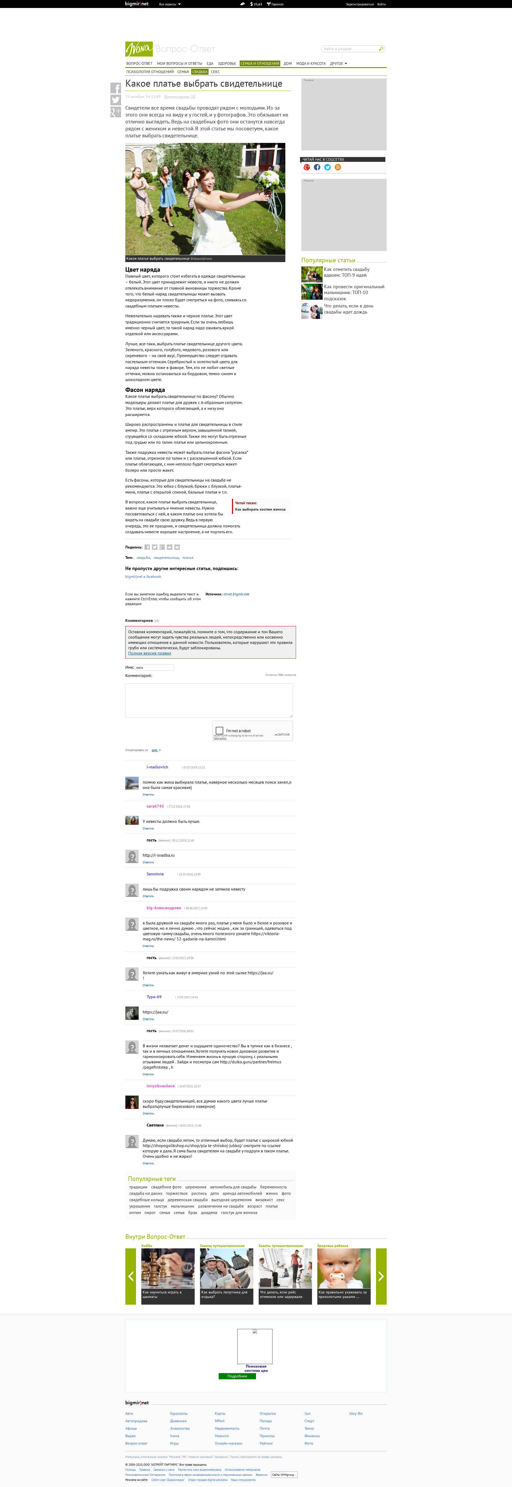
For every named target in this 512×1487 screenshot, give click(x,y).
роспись (199, 1193)
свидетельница (166, 557)
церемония (195, 1186)
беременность (273, 1186)
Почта (265, 1428)
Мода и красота (311, 63)
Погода (266, 1420)
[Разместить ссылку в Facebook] (115, 88)
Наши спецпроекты (243, 1480)
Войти (381, 4)
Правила (144, 1470)
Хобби (146, 1245)
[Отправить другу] (177, 547)
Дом (288, 63)
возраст (254, 1206)
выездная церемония (231, 1199)
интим (135, 1212)
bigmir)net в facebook (143, 576)
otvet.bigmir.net (236, 594)
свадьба (143, 557)
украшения (139, 1206)
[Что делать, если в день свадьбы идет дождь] (312, 311)
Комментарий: (138, 675)
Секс (215, 71)
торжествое (177, 1193)
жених (272, 1193)
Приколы (267, 1435)
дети (214, 1193)
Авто (129, 1413)
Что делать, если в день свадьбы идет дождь (348, 309)
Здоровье (227, 63)
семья (164, 1212)
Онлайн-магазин (228, 1443)
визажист (264, 1199)
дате (155, 750)
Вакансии (261, 1475)
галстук (160, 1206)
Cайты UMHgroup (283, 1475)
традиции (138, 1186)
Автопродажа (136, 1420)
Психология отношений (150, 71)
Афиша (131, 1428)
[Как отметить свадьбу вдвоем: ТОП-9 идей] (312, 274)
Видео (130, 1435)
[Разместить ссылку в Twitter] (115, 100)
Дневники (178, 1420)
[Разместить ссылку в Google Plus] (115, 112)
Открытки (268, 1413)
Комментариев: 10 (180, 96)
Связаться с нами (164, 1470)
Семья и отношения (260, 63)
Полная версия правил (149, 653)
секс (281, 1199)
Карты (220, 1413)
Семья (183, 71)
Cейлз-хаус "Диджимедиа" (168, 1480)
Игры (174, 1443)
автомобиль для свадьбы (233, 1186)
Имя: (129, 667)
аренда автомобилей (242, 1193)
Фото (309, 1443)
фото (286, 1193)
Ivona (174, 1435)
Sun (308, 1413)
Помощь (130, 1470)
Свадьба (199, 71)
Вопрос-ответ (185, 49)
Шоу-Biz (356, 1413)
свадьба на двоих (145, 1193)
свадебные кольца (146, 1199)
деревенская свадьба (188, 1199)
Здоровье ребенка (332, 1245)
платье (187, 557)
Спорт (309, 1420)
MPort (220, 1420)
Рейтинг (266, 1443)
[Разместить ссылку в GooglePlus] (162, 547)
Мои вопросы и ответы (179, 63)
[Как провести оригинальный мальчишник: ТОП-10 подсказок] (312, 292)
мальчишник (182, 1206)
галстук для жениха (239, 1212)
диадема (209, 1212)
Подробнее (237, 1376)
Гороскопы (178, 1413)
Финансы (312, 1435)
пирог (150, 1212)
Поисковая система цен (256, 1368)
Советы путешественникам (222, 1245)
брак (192, 1212)
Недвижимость (227, 1428)
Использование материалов (242, 1470)
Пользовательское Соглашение (145, 1475)
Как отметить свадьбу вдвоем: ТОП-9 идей (346, 272)
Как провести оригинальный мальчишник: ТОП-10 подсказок (354, 292)
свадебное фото (166, 1186)
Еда (210, 63)
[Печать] (169, 547)
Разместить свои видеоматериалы (199, 1470)
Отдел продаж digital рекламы (207, 1480)
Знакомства (180, 1428)
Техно (309, 1428)
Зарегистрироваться (360, 4)
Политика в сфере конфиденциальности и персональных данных (210, 1475)
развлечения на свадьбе (221, 1206)
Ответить (148, 794)
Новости (222, 1435)
